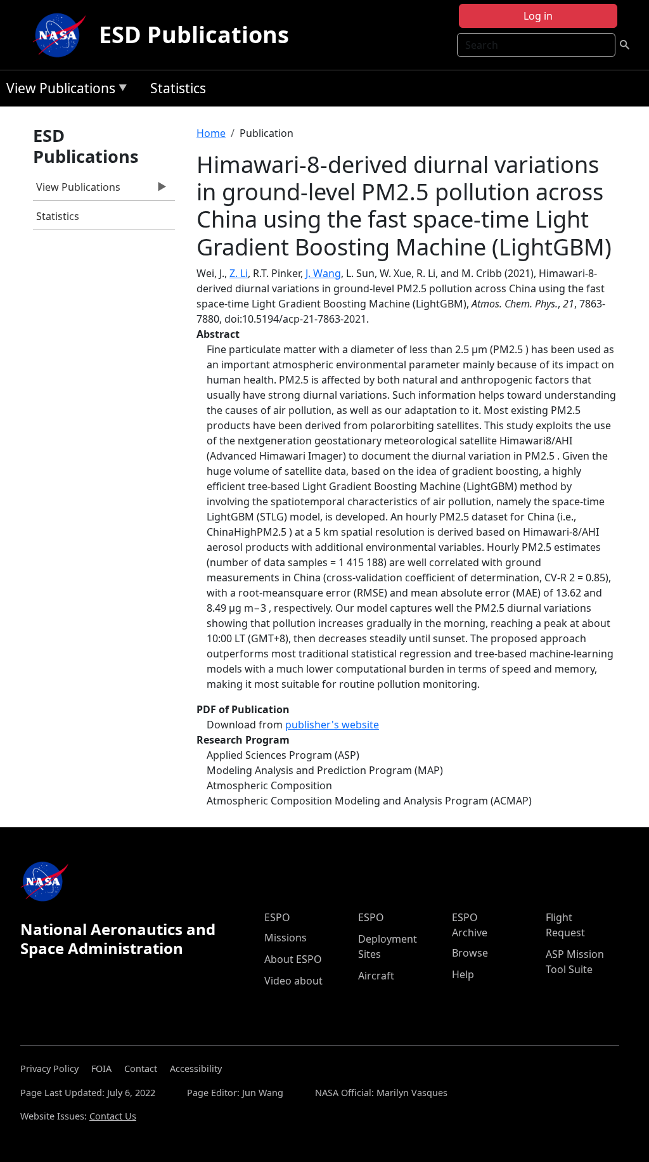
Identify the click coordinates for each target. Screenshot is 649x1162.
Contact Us (112, 1116)
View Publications (57, 90)
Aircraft (376, 976)
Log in (538, 16)
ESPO (277, 917)
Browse (470, 953)
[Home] (62, 35)
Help (463, 974)
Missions (285, 938)
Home (211, 133)
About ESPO (293, 959)
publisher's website (332, 725)
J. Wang (323, 273)
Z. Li (238, 273)
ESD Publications (194, 34)
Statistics (178, 88)
